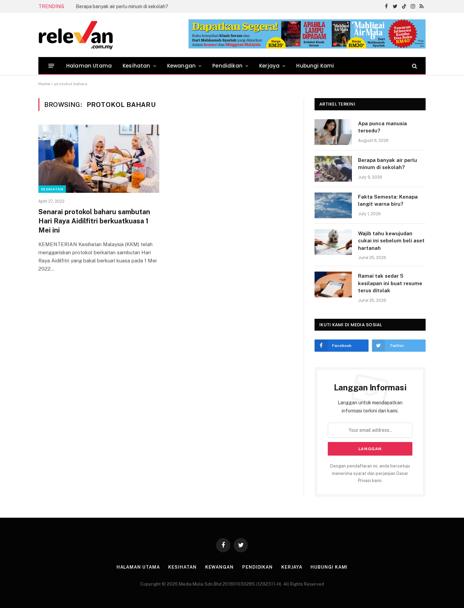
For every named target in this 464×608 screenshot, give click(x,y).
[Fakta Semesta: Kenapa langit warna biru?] (333, 205)
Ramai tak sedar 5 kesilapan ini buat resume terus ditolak (390, 283)
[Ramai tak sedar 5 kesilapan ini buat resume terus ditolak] (333, 284)
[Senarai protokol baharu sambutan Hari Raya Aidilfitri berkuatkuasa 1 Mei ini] (98, 158)
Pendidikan (227, 65)
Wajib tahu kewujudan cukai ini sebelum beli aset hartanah (391, 241)
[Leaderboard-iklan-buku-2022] (307, 47)
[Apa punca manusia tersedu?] (333, 132)
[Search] (414, 65)
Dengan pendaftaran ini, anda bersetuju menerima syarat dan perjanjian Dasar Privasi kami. (370, 473)
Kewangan (181, 65)
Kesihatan (136, 65)
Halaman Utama (89, 65)
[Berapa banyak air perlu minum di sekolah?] (333, 169)
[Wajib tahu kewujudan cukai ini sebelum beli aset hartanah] (333, 242)
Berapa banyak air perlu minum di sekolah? (122, 6)
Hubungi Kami (315, 65)
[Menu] (51, 66)
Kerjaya (269, 65)
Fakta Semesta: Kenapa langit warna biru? (388, 200)
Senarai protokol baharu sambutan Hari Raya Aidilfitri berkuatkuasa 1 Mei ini (94, 221)
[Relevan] (114, 35)
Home (44, 83)
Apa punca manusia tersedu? (382, 127)
